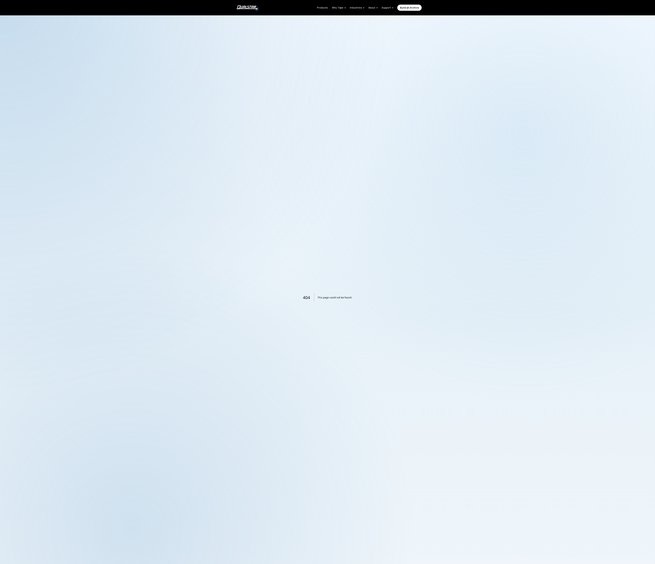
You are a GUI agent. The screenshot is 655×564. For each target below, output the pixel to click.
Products (322, 7)
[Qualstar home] (246, 7)
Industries (357, 7)
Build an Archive (409, 7)
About (372, 7)
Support (387, 7)
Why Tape (339, 7)
